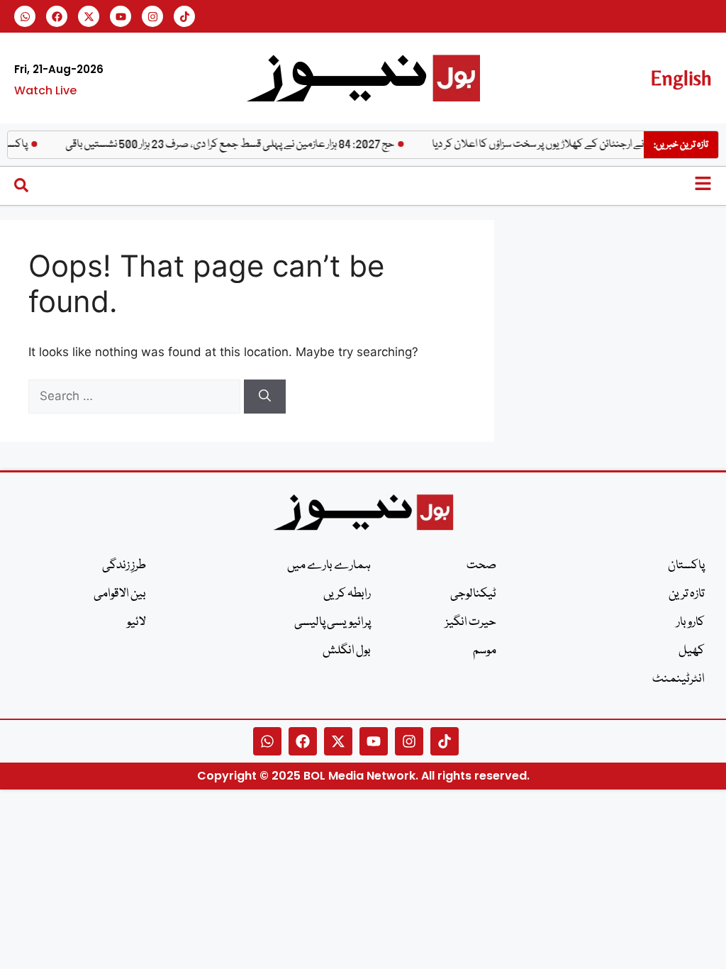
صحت (481, 565)
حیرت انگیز (470, 622)
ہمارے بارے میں (329, 565)
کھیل (691, 650)
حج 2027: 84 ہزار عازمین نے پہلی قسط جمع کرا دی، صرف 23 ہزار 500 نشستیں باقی (236, 144)
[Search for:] (136, 396)
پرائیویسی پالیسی (332, 622)
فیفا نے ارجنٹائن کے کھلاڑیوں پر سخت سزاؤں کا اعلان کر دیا (553, 144)
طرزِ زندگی (124, 565)
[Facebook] (56, 16)
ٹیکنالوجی (473, 594)
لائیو (136, 622)
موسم (484, 650)
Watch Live (45, 90)
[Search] (265, 397)
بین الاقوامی (120, 594)
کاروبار (690, 622)
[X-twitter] (88, 16)
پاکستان (686, 565)
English (681, 77)
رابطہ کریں (347, 594)
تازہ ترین (687, 594)
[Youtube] (120, 16)
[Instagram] (152, 16)
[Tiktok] (184, 16)
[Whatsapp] (24, 16)
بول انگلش (347, 650)
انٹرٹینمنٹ (678, 679)
